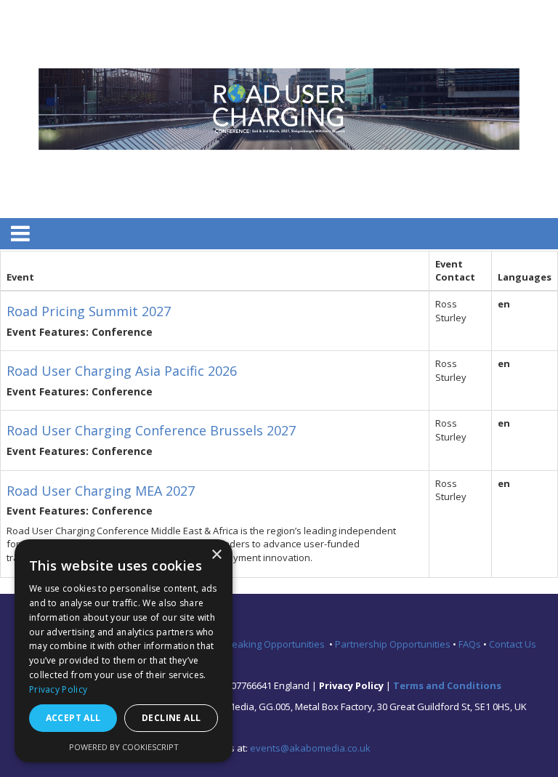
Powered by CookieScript (124, 746)
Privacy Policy (58, 689)
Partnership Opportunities (394, 644)
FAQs (470, 644)
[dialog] (123, 650)
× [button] (216, 554)
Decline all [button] (171, 718)
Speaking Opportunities (274, 644)
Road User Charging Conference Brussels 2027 (151, 430)
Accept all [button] (73, 718)
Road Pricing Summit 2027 (89, 311)
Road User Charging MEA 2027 (101, 490)
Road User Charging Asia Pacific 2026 (122, 370)
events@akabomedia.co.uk (310, 747)
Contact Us (512, 644)
